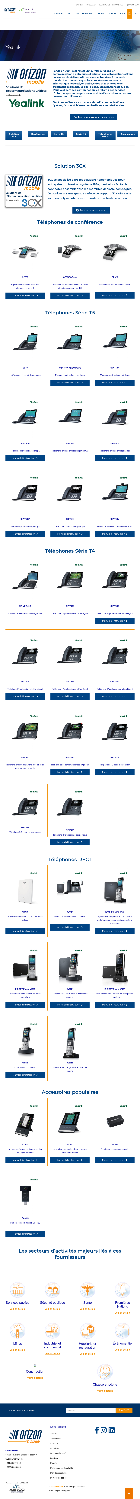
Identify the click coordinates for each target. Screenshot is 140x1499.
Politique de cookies (59, 1477)
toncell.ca (91, 5)
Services (70, 14)
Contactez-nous (117, 14)
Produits (102, 14)
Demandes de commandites (111, 5)
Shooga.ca (65, 1491)
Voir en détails (17, 1308)
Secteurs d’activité (85, 14)
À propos (58, 14)
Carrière (79, 5)
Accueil (53, 1433)
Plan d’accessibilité (58, 1472)
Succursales (55, 1438)
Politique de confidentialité (61, 1468)
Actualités (54, 1448)
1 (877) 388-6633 (132, 5)
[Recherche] (129, 14)
